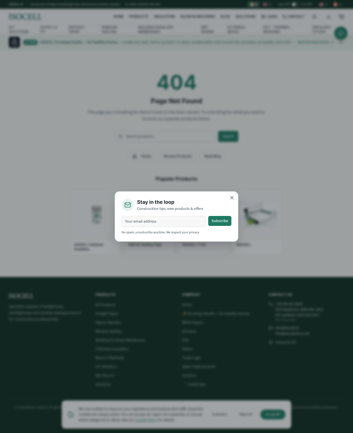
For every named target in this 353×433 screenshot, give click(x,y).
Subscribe (220, 221)
